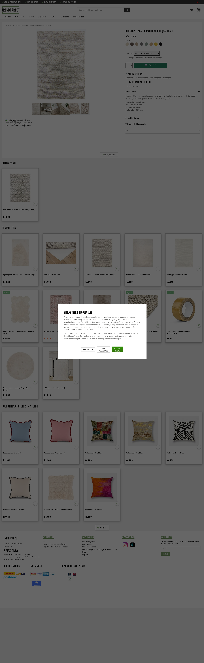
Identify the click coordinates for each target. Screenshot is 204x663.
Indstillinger (88, 349)
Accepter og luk (117, 349)
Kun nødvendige (103, 349)
